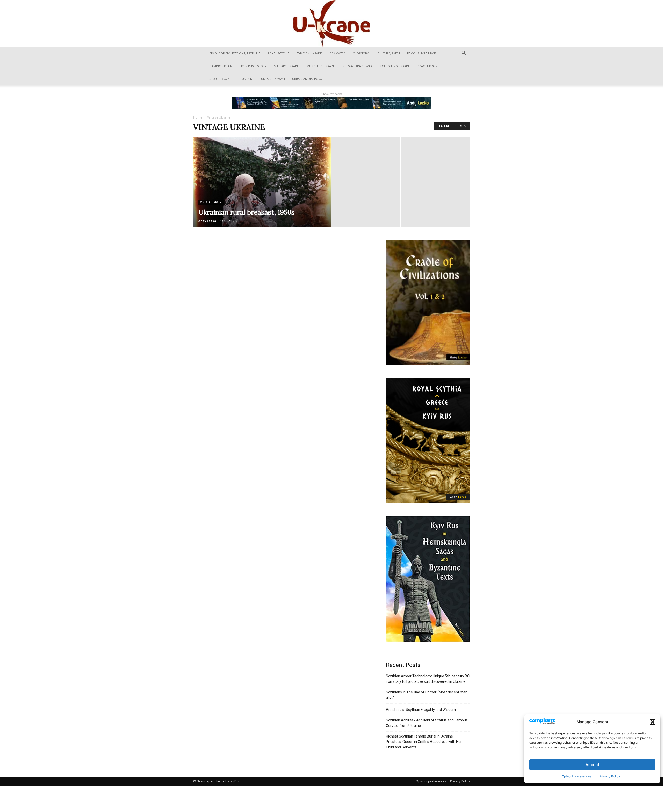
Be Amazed (337, 53)
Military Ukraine (286, 66)
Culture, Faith (389, 53)
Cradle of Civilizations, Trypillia (234, 53)
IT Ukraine (246, 79)
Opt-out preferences (576, 776)
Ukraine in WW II (273, 79)
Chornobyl (361, 53)
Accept (592, 764)
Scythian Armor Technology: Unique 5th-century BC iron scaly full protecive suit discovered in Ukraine (428, 679)
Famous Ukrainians (421, 53)
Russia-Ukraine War (357, 66)
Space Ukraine (428, 66)
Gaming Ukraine (221, 66)
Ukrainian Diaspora (307, 79)
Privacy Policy (609, 776)
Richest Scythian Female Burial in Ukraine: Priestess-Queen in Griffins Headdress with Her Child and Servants (424, 741)
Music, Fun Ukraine (321, 66)
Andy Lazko (207, 221)
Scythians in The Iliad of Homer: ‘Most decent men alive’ (426, 695)
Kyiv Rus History (253, 66)
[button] (652, 722)
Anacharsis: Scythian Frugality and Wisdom (421, 709)
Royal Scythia (278, 53)
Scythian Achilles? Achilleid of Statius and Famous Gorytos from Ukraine (427, 723)
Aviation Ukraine (309, 53)
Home (197, 117)
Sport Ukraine (220, 79)
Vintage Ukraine (211, 202)
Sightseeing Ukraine (394, 66)
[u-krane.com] (331, 23)
